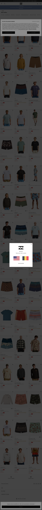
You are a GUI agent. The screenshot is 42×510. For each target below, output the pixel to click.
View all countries (21, 263)
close (31, 244)
